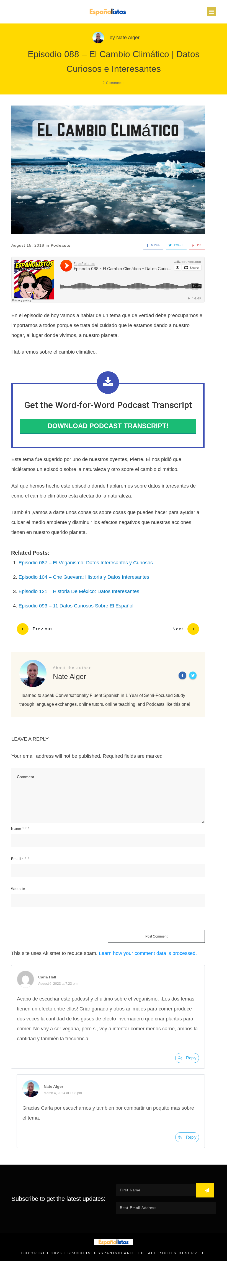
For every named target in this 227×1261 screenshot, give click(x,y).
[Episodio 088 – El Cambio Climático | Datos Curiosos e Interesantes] (108, 170)
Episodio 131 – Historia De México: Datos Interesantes (79, 591)
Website (18, 889)
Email (20, 859)
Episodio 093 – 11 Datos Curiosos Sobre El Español (76, 606)
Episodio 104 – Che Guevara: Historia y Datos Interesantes (84, 577)
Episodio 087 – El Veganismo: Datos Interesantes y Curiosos (86, 562)
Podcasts (61, 245)
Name (20, 829)
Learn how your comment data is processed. (148, 953)
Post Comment (156, 936)
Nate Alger (128, 37)
